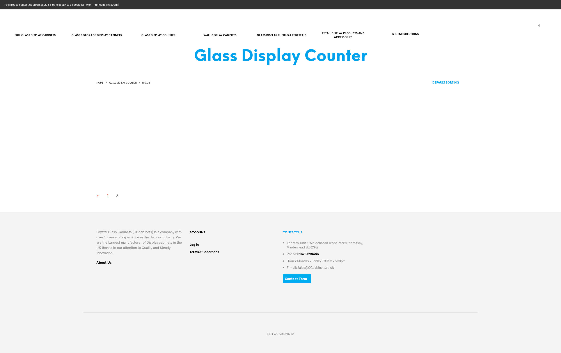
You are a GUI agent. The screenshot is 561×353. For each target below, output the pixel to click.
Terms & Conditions (204, 252)
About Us (104, 262)
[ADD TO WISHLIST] (131, 159)
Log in (194, 244)
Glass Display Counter (123, 83)
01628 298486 (308, 254)
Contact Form (296, 278)
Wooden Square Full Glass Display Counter (124, 164)
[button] (536, 25)
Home (99, 83)
